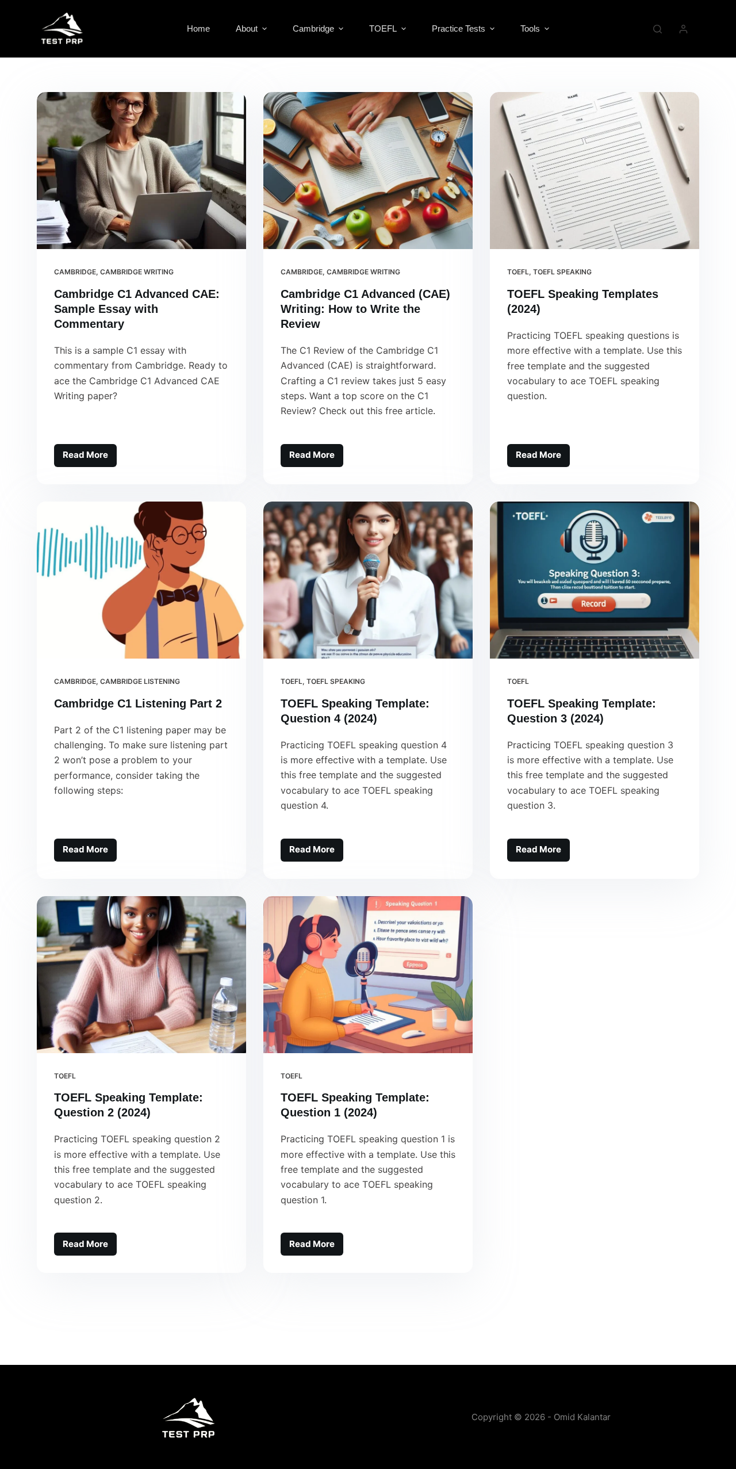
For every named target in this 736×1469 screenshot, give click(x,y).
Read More (90, 452)
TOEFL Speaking (562, 271)
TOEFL (518, 271)
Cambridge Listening (140, 681)
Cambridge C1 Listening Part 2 (138, 703)
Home (198, 28)
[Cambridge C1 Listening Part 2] (141, 580)
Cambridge (75, 271)
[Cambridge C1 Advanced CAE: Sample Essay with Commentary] (141, 170)
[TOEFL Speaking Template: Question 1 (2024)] (368, 974)
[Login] (683, 29)
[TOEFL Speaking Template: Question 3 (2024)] (594, 580)
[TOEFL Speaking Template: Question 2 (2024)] (141, 974)
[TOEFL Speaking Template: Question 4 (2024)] (368, 580)
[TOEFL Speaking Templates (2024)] (594, 170)
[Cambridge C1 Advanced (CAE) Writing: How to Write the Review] (368, 170)
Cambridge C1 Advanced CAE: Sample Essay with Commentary (137, 309)
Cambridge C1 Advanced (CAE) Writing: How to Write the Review (365, 309)
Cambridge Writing (137, 271)
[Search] (657, 29)
